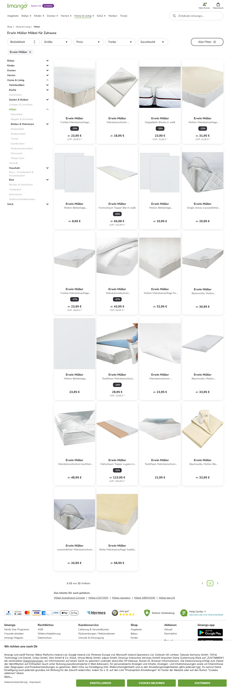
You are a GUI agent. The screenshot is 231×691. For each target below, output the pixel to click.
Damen (11, 70)
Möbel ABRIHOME (144, 598)
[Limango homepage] (17, 5)
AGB (40, 629)
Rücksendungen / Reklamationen (96, 633)
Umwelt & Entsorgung (91, 637)
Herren (11, 75)
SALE (10, 204)
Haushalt (14, 168)
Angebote (136, 629)
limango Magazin (13, 637)
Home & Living (15, 80)
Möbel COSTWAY (98, 598)
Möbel (12, 109)
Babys (10, 60)
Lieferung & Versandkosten (93, 629)
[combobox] (196, 16)
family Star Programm (16, 629)
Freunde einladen (14, 633)
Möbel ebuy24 (167, 598)
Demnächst (170, 633)
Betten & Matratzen (22, 124)
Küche (12, 90)
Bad (11, 179)
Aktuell (168, 629)
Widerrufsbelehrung (49, 633)
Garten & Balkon (18, 99)
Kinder (11, 65)
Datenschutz (45, 637)
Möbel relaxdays (121, 598)
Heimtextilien (16, 85)
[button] (218, 5)
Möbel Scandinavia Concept (69, 598)
